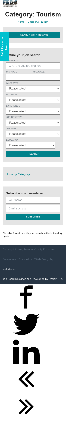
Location (11, 94)
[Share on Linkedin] (26, 364)
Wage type (12, 83)
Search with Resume (34, 34)
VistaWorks (9, 269)
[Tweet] (26, 336)
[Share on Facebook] (26, 309)
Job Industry (14, 117)
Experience (13, 106)
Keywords (12, 60)
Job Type (11, 128)
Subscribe (33, 216)
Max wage (39, 72)
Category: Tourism (38, 21)
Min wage (11, 72)
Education (12, 140)
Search (34, 153)
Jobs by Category (18, 174)
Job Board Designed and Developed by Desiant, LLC (33, 279)
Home (21, 21)
